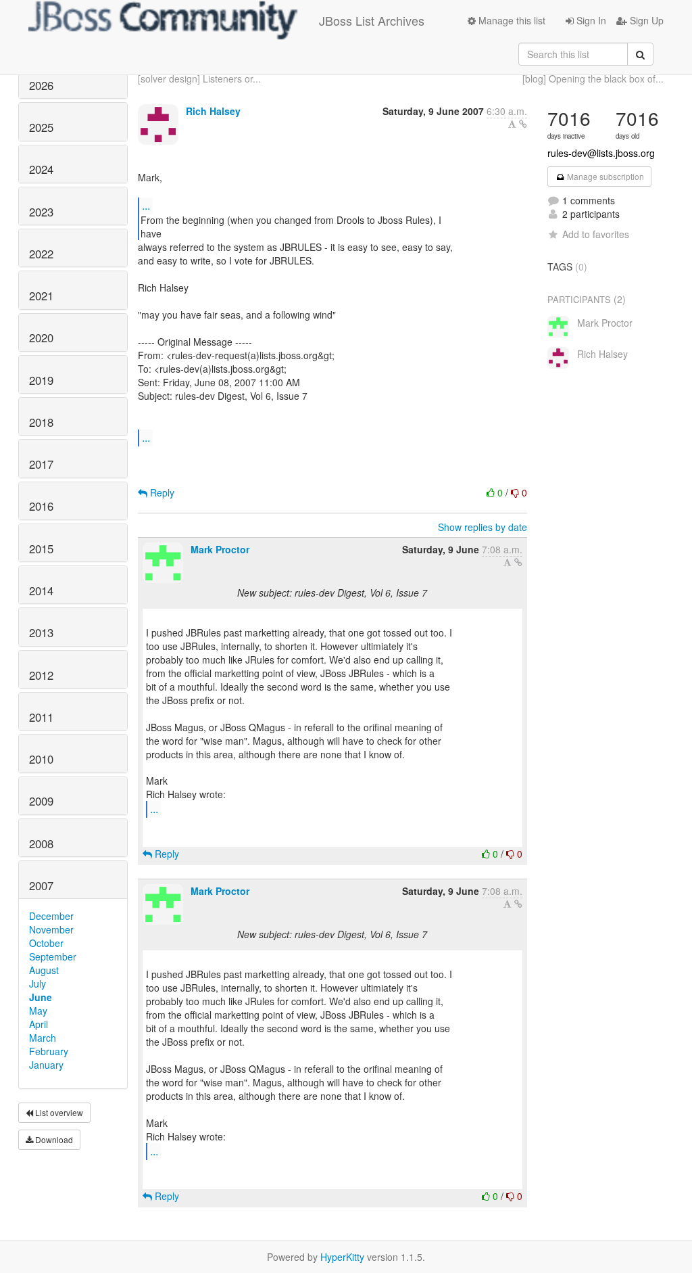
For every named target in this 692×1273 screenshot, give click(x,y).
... (146, 205)
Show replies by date (482, 527)
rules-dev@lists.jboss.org (601, 153)
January (46, 1064)
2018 (41, 422)
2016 (41, 506)
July (37, 983)
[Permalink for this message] (523, 124)
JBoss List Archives (371, 20)
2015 (41, 548)
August (44, 970)
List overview (58, 1112)
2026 (41, 85)
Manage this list (510, 20)
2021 (41, 295)
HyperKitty (342, 1257)
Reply (160, 492)
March (42, 1037)
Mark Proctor (220, 549)
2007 (41, 885)
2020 (41, 337)
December (51, 916)
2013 (41, 632)
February (48, 1051)
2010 (41, 759)
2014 (41, 590)
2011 (41, 717)
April (38, 1024)
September (52, 956)
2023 (41, 212)
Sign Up (645, 20)
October (46, 943)
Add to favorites (595, 234)
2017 (41, 464)
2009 (41, 801)
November (51, 929)
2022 (41, 254)
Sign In (590, 20)
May (38, 1010)
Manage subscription (604, 176)
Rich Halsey (213, 111)
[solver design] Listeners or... (199, 78)
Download (53, 1139)
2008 (41, 843)
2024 (41, 169)
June (40, 997)
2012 (41, 675)
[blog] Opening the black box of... (593, 78)
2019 (41, 380)
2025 (41, 127)
